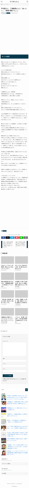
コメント (5, 341)
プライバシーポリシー (11, 483)
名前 (4, 358)
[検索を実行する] (26, 389)
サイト (4, 368)
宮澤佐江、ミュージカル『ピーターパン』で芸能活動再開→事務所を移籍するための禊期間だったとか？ (17, 452)
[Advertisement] (14, 33)
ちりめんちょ (14, 1)
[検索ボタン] (27, 1)
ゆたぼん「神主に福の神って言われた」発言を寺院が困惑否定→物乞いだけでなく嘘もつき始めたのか (17, 434)
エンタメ (4, 230)
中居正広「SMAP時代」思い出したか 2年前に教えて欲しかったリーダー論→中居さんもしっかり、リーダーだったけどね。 (17, 397)
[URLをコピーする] (26, 237)
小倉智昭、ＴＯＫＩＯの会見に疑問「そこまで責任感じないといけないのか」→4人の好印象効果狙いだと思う (17, 446)
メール (4, 363)
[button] (3, 237)
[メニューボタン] (1, 1)
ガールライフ (19, 483)
